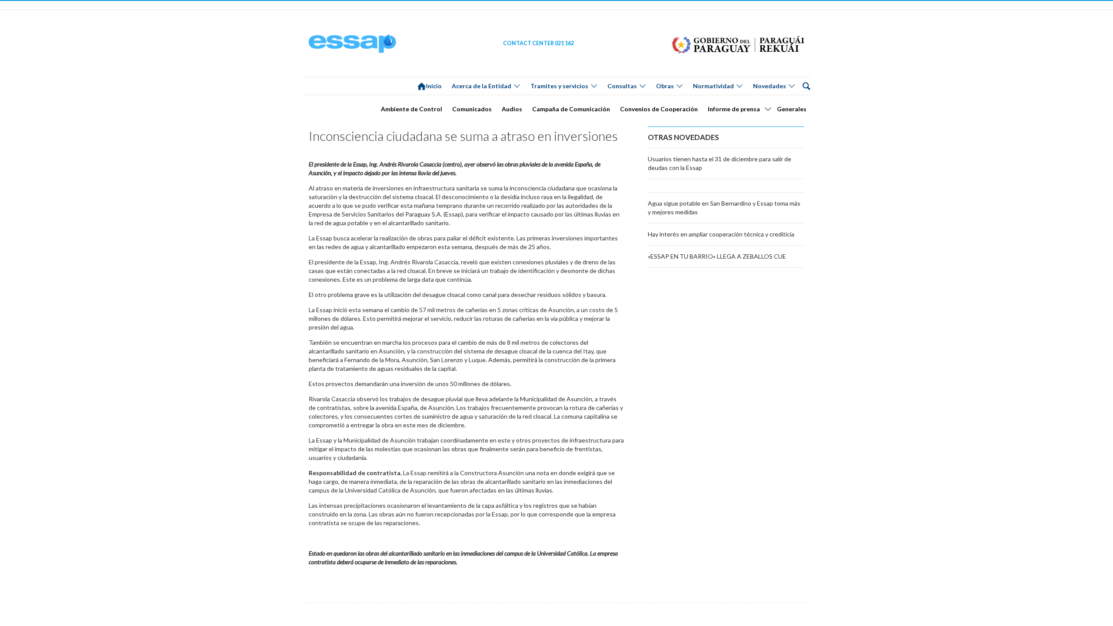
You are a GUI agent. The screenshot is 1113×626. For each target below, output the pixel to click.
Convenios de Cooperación (659, 109)
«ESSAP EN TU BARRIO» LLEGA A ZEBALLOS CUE (717, 256)
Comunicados (472, 109)
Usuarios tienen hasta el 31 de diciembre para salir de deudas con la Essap (719, 163)
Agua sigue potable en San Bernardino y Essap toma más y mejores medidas (724, 208)
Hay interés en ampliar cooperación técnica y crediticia (721, 234)
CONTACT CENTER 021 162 (538, 43)
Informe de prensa (734, 109)
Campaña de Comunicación (571, 109)
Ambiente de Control (411, 109)
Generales (791, 109)
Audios (512, 109)
